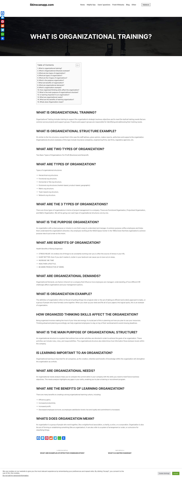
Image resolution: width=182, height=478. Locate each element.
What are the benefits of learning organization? (57, 99)
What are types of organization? (50, 75)
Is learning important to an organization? (54, 95)
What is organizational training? (50, 68)
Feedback (146, 5)
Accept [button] (175, 473)
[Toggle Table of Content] (76, 65)
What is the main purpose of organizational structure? (58, 92)
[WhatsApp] (2, 34)
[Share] (2, 38)
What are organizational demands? (51, 85)
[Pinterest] (2, 21)
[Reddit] (2, 26)
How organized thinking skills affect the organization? (59, 90)
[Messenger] (2, 17)
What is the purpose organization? (51, 80)
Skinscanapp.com (40, 4)
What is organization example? (50, 87)
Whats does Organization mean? (51, 102)
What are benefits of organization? (51, 83)
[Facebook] (2, 13)
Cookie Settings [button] (164, 473)
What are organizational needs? (51, 97)
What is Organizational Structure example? (54, 71)
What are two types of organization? (52, 73)
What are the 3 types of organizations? (53, 78)
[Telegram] (2, 30)
